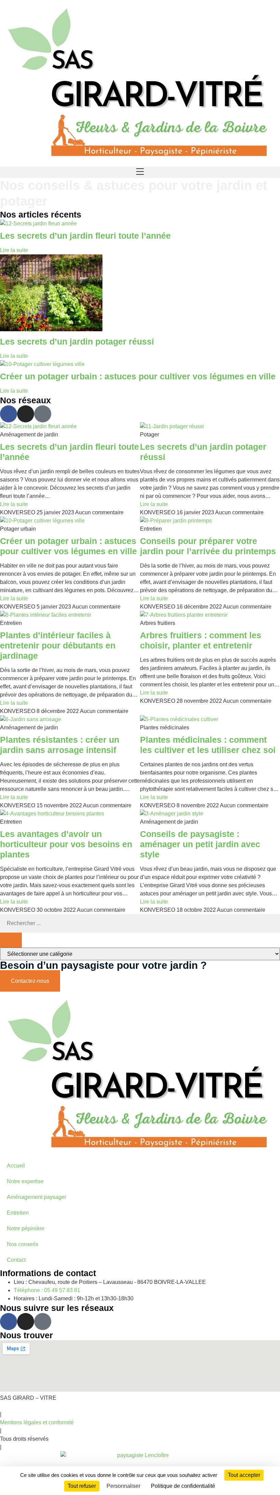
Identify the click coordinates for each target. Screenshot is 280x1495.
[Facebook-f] (8, 413)
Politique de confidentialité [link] (183, 1486)
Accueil (16, 1166)
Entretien (18, 1213)
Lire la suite (14, 250)
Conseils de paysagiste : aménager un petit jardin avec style (200, 844)
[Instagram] (25, 413)
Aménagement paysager (36, 1197)
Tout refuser (82, 1486)
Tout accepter (244, 1475)
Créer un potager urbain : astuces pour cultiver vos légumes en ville (138, 376)
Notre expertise (25, 1181)
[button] (140, 172)
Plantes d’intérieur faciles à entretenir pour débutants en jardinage (57, 645)
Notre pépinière (25, 1228)
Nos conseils (22, 1244)
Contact (16, 1260)
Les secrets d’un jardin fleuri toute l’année (85, 235)
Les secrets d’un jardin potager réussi (77, 341)
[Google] (42, 413)
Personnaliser (123, 1486)
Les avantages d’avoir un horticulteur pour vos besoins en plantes (66, 844)
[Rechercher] (11, 940)
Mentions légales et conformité (37, 1422)
